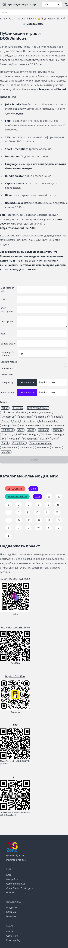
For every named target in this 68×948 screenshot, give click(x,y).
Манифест (12, 916)
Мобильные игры (17, 496)
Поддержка (12, 907)
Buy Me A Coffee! (15, 676)
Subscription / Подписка (15, 578)
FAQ (31, 18)
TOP (37, 496)
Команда (11, 911)
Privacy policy (13, 940)
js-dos (22, 859)
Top (11, 18)
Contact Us (12, 935)
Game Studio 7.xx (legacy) (19, 888)
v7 (24, 109)
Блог (8, 874)
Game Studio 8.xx (15, 883)
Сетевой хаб (35, 24)
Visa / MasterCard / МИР (15, 627)
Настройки (12, 879)
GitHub (10, 892)
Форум (21, 18)
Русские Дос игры (18, 4)
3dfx (33, 488)
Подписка (47, 18)
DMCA (9, 931)
